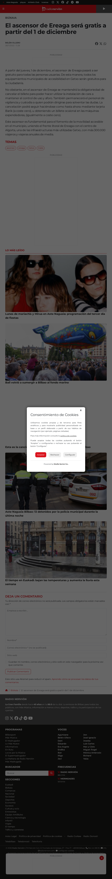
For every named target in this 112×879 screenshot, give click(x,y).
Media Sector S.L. (61, 464)
